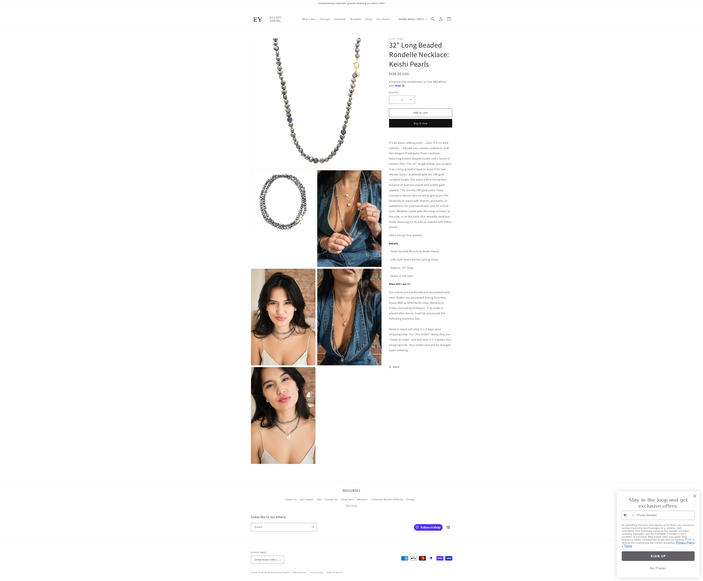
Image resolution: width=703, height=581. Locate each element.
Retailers (362, 499)
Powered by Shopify (280, 572)
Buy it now (421, 123)
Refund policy (299, 572)
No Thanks (658, 568)
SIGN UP (658, 556)
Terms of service (334, 572)
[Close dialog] (694, 496)
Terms (628, 546)
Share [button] (396, 366)
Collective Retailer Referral (387, 499)
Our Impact (306, 499)
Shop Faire (347, 499)
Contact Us (331, 499)
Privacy (410, 499)
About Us (291, 499)
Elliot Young (264, 572)
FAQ (319, 499)
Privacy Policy (685, 542)
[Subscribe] (312, 527)
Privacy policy (316, 572)
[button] (433, 19)
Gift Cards (351, 506)
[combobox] (628, 515)
